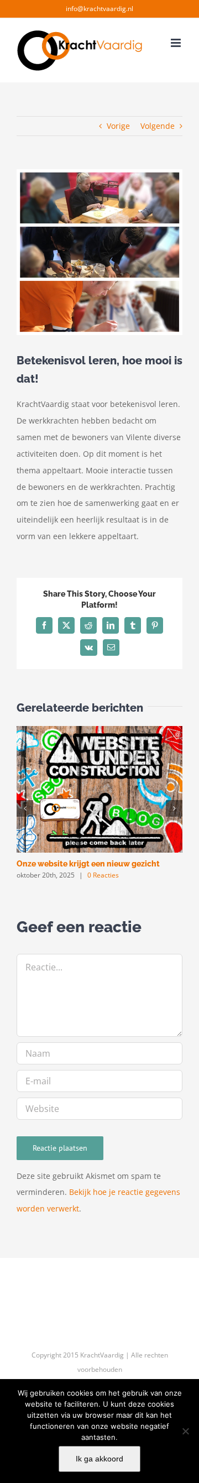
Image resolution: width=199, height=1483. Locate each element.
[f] (185, 1431)
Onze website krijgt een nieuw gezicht (88, 863)
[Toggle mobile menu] (176, 43)
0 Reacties (103, 875)
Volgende (157, 126)
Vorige (118, 126)
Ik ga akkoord (99, 1458)
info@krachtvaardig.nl (99, 8)
